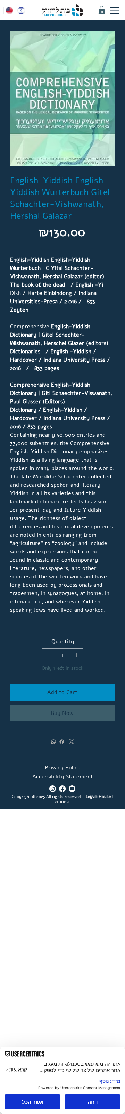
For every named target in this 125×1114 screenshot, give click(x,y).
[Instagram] (52, 788)
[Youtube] (72, 788)
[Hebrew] (21, 10)
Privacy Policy (63, 767)
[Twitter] (71, 741)
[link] (101, 10)
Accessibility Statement (62, 776)
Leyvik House (98, 796)
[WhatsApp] (53, 741)
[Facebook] (61, 741)
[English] (9, 10)
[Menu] (115, 10)
